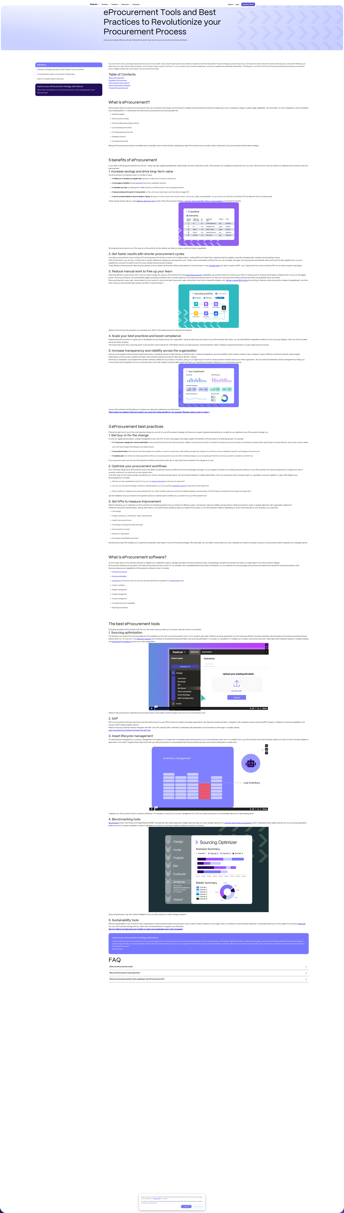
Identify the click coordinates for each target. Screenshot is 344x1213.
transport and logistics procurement (237, 823)
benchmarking (175, 581)
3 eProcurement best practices (119, 83)
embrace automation (159, 481)
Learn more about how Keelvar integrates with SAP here (130, 730)
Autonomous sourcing (119, 572)
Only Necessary (197, 1206)
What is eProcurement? (116, 78)
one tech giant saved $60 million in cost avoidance (203, 201)
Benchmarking (114, 823)
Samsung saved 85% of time (237, 280)
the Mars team (214, 265)
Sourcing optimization (119, 576)
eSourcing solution (144, 639)
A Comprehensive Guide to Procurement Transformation (56, 74)
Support (230, 4)
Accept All (186, 1206)
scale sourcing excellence (121, 641)
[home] (94, 4)
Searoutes (302, 924)
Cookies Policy (157, 1198)
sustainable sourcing (179, 486)
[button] (105, 4)
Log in (237, 4)
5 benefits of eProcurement (118, 80)
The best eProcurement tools (118, 88)
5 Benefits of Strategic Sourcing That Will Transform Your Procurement (60, 69)
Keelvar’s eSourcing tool (146, 201)
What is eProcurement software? (120, 85)
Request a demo (248, 4)
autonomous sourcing (194, 275)
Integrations (116, 581)
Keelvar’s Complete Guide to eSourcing (50, 79)
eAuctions (139, 183)
